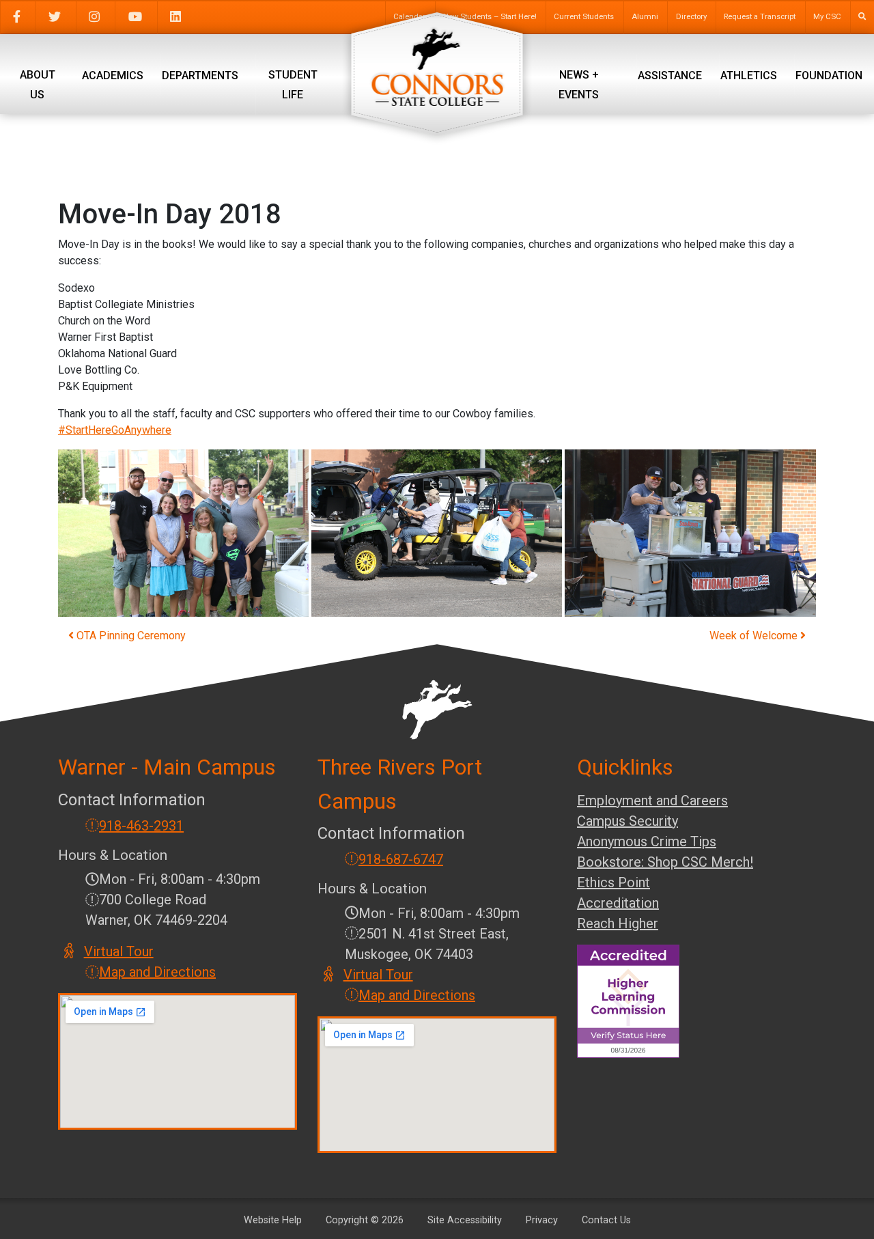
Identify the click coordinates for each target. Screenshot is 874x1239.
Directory (691, 16)
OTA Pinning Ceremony (130, 635)
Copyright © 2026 (365, 1220)
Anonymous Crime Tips (646, 841)
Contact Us (606, 1220)
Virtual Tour (119, 951)
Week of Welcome (754, 635)
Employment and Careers (652, 800)
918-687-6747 (400, 859)
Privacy (542, 1220)
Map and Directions (157, 972)
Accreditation (618, 903)
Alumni (645, 16)
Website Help (273, 1220)
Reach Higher (617, 923)
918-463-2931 (141, 826)
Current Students (584, 16)
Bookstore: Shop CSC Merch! (665, 862)
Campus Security (627, 821)
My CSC (827, 16)
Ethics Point (613, 882)
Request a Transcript (759, 16)
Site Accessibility (464, 1220)
